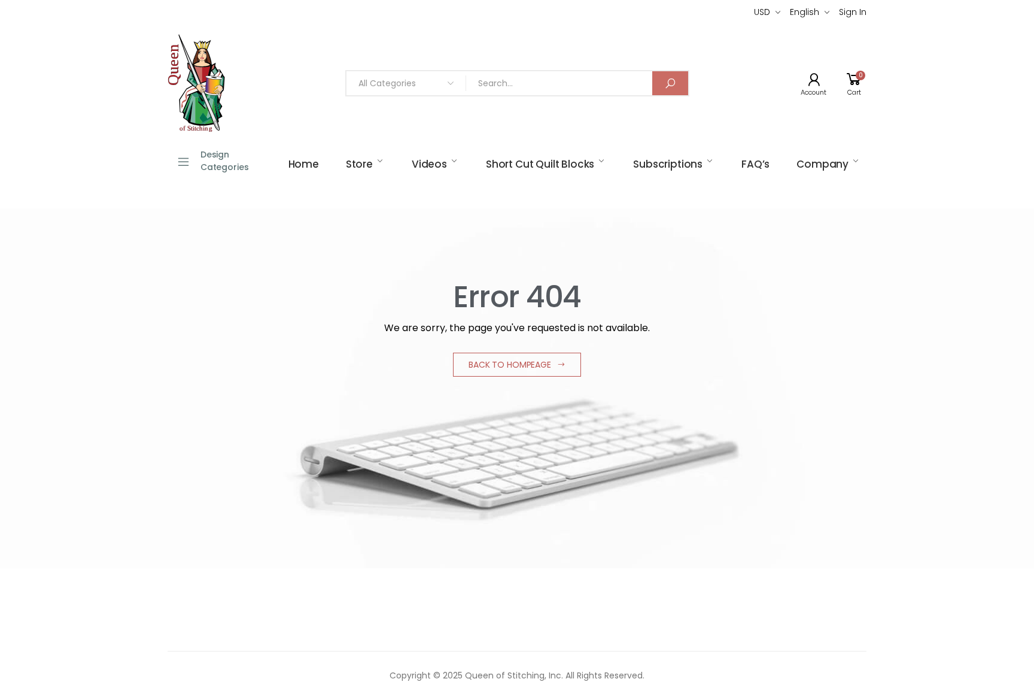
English (804, 12)
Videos (429, 164)
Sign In (852, 12)
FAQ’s (755, 164)
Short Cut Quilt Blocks (540, 164)
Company (822, 164)
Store (359, 164)
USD (762, 12)
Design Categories (224, 161)
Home (303, 164)
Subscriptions (667, 164)
